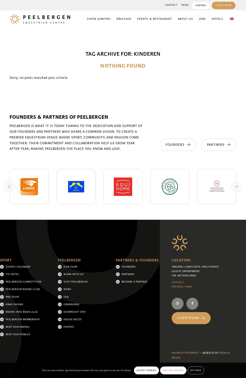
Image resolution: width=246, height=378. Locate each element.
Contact (171, 5)
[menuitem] (171, 5)
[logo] (40, 19)
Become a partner (134, 281)
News (185, 5)
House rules (73, 319)
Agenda (201, 5)
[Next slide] (236, 187)
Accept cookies (146, 370)
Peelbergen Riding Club (23, 289)
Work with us (74, 274)
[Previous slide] (10, 187)
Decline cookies (173, 370)
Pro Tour (12, 296)
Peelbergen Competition (23, 281)
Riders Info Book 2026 (21, 311)
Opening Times (182, 286)
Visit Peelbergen (75, 281)
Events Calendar (18, 266)
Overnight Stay (75, 311)
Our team (70, 266)
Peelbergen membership (23, 319)
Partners (128, 274)
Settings (195, 370)
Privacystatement (185, 353)
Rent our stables (18, 334)
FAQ (66, 296)
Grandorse (72, 304)
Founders (129, 266)
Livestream (224, 5)
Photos (69, 326)
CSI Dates (12, 274)
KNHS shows (14, 304)
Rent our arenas (18, 326)
